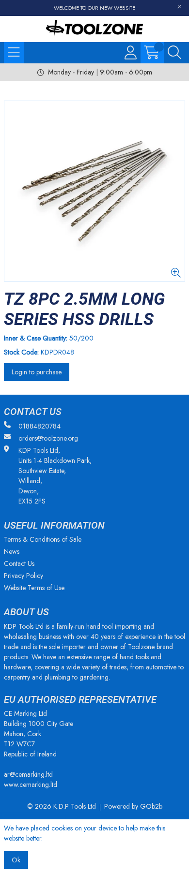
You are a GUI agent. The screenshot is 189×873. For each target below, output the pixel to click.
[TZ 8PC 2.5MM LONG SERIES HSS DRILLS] (94, 191)
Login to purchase (37, 372)
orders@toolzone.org (48, 438)
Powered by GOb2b (133, 806)
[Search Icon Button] (174, 52)
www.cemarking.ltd (30, 784)
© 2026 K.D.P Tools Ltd (61, 806)
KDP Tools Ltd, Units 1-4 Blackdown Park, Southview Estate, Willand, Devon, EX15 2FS (55, 475)
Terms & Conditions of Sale (42, 539)
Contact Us (19, 563)
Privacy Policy (23, 575)
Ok (16, 860)
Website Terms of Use (34, 587)
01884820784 (39, 426)
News (11, 551)
